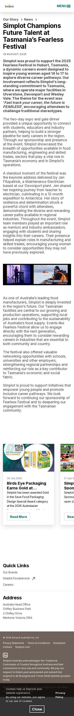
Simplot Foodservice (16, 578)
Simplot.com (22, 646)
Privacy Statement (13, 643)
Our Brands (10, 572)
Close (37, 709)
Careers (8, 584)
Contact (7, 646)
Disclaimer (59, 643)
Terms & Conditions (38, 643)
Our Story (11, 19)
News (28, 19)
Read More (18, 517)
